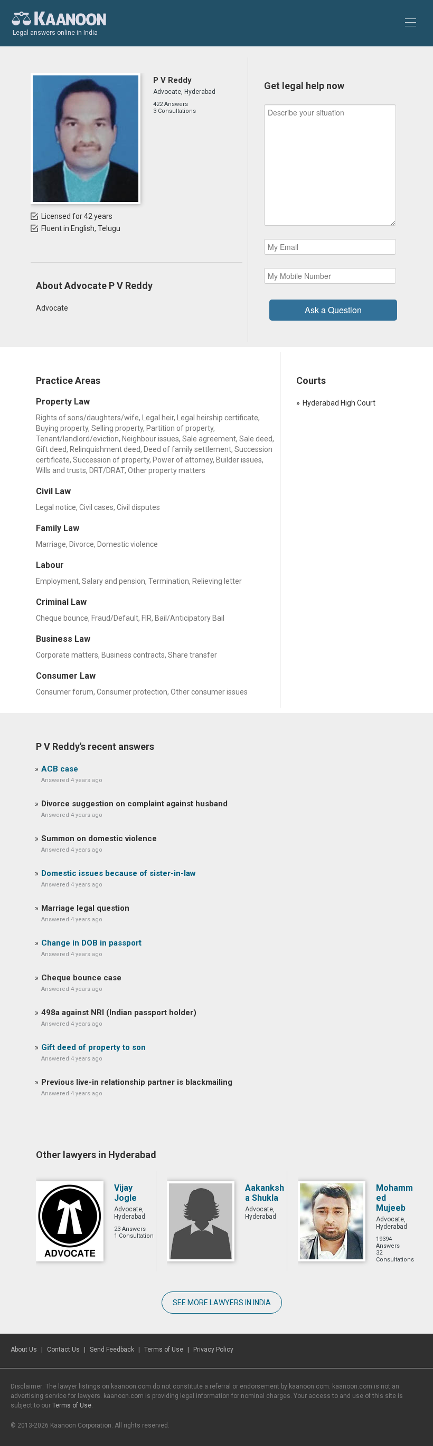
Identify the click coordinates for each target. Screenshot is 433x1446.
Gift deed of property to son (93, 1047)
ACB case (59, 769)
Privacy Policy (213, 1349)
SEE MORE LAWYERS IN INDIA (222, 1302)
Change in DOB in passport (91, 943)
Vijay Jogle (125, 1193)
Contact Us (63, 1349)
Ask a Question (333, 310)
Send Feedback (112, 1349)
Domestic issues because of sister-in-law (118, 873)
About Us (24, 1349)
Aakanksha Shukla (264, 1193)
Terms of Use (163, 1349)
